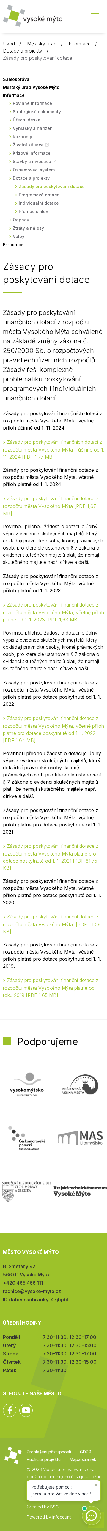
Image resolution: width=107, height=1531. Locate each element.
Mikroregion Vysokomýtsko (27, 1084)
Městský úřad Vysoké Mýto (31, 87)
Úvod (9, 44)
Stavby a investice (32, 161)
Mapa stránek (83, 1459)
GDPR (85, 1451)
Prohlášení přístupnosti (49, 1451)
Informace (80, 44)
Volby (18, 236)
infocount (61, 1516)
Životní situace (28, 144)
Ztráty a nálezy (28, 228)
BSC (54, 1506)
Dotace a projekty (22, 51)
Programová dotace (39, 194)
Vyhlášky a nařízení (33, 128)
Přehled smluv (33, 211)
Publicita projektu (44, 1459)
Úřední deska (26, 119)
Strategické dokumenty (37, 111)
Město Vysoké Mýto (32, 18)
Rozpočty (22, 136)
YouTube (26, 1410)
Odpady (21, 219)
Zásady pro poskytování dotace (52, 186)
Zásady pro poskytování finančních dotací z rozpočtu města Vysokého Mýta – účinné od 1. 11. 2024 (53, 449)
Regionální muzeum (80, 1191)
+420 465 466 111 (23, 1283)
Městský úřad (41, 44)
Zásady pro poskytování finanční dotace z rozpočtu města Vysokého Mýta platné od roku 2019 (50, 987)
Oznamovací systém (34, 169)
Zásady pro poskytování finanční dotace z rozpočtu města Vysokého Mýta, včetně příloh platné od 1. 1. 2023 (53, 612)
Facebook (9, 1410)
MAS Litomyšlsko (80, 1138)
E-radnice (13, 244)
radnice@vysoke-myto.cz (32, 1291)
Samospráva (16, 79)
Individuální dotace (39, 203)
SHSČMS (27, 1191)
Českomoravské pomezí (27, 1138)
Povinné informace (32, 103)
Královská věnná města (80, 1084)
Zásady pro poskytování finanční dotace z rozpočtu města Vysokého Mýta (50, 505)
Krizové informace (32, 153)
